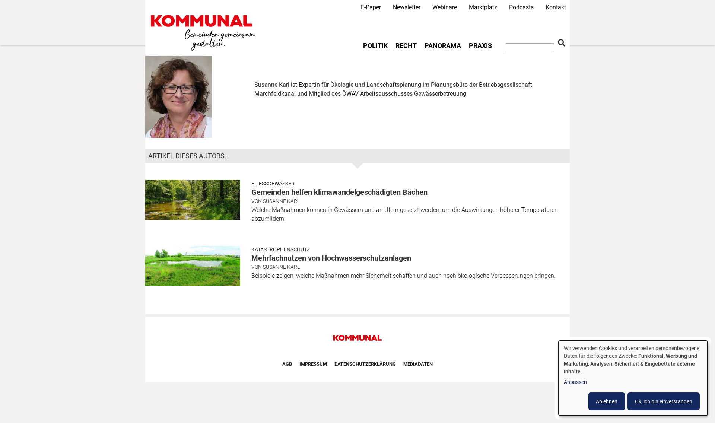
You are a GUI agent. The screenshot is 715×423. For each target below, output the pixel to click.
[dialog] (633, 378)
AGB (287, 364)
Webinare (444, 7)
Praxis (480, 46)
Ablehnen (606, 401)
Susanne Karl (281, 201)
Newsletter (406, 7)
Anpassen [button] (575, 382)
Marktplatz (483, 7)
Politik (375, 46)
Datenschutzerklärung (365, 364)
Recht (406, 46)
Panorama (443, 46)
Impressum (313, 364)
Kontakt (556, 7)
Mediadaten (418, 364)
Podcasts (521, 7)
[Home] (204, 33)
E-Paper (371, 7)
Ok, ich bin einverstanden (663, 401)
